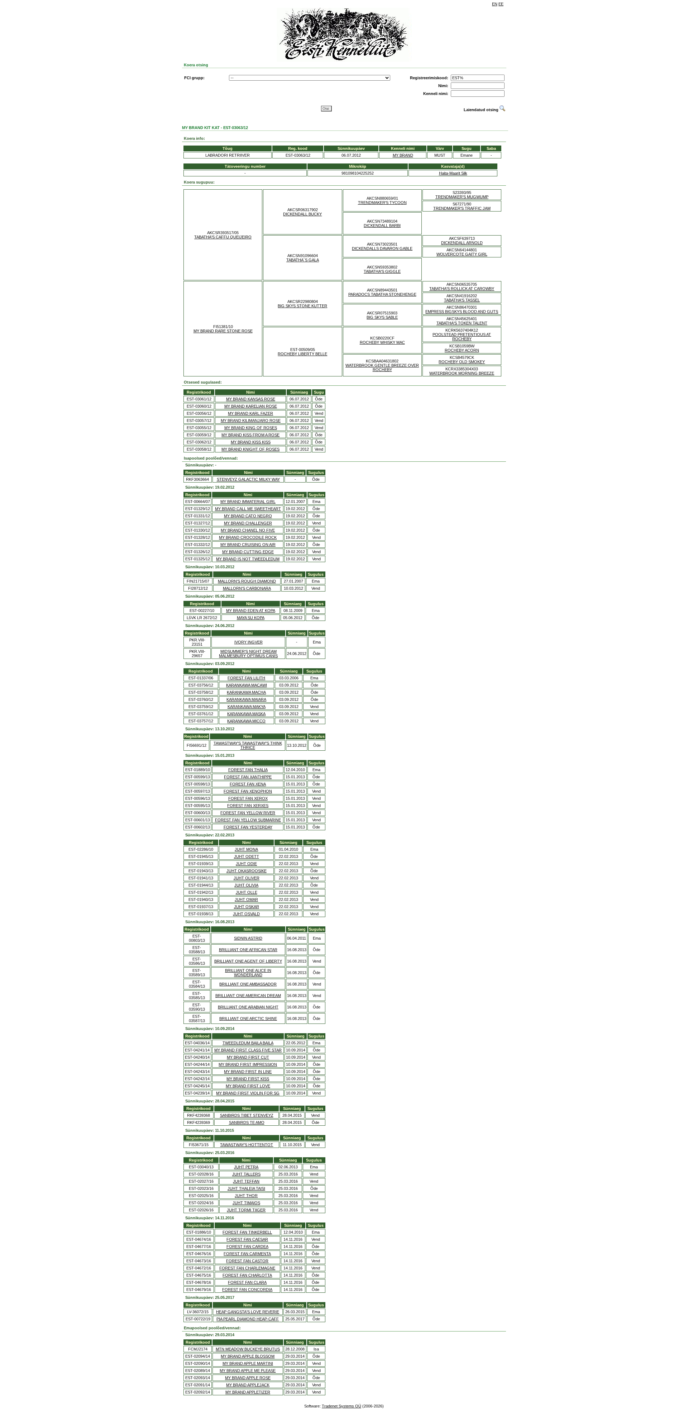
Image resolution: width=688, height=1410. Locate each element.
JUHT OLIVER (246, 878)
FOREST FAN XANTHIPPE (248, 777)
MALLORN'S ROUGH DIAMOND (247, 581)
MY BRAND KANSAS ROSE (250, 399)
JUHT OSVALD (246, 914)
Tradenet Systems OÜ (341, 1406)
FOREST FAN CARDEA (247, 1246)
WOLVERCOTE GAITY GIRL (461, 254)
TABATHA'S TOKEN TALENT (461, 323)
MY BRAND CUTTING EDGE (248, 552)
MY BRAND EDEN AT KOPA (250, 610)
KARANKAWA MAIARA (246, 699)
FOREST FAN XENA (248, 784)
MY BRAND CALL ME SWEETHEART (248, 509)
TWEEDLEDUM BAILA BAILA (248, 1043)
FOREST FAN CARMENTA (247, 1254)
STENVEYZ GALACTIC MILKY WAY (248, 479)
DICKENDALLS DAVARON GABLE (382, 248)
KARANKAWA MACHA (246, 692)
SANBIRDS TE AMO (246, 1122)
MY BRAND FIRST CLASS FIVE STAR (248, 1050)
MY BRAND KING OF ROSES (250, 428)
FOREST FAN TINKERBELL (247, 1232)
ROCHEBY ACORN (462, 350)
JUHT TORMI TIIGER (246, 1210)
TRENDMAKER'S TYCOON (382, 202)
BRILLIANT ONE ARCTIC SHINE (248, 1018)
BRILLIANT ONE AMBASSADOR (248, 984)
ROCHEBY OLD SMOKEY (462, 362)
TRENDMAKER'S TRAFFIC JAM (462, 208)
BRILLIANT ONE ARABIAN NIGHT (248, 1007)
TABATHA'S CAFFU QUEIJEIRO (223, 237)
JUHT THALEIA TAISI (246, 1188)
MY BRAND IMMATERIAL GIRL (248, 501)
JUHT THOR (246, 1195)
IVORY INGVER (248, 642)
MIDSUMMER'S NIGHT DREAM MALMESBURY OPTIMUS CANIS (248, 653)
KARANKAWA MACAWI (246, 685)
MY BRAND (403, 155)
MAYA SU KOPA (250, 618)
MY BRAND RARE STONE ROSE (223, 331)
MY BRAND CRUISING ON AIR (248, 544)
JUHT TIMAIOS (246, 1203)
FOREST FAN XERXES (247, 805)
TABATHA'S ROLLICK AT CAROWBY (461, 288)
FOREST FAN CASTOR (247, 1261)
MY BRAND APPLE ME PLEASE (248, 1370)
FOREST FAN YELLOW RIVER (247, 813)
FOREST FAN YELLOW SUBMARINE (248, 820)
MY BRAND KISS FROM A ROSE (250, 435)
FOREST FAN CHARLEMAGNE (247, 1268)
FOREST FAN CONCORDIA (247, 1289)
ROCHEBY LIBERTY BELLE (302, 354)
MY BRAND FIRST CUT (248, 1057)
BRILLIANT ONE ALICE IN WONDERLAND (248, 972)
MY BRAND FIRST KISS (247, 1079)
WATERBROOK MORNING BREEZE (461, 373)
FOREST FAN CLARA (247, 1282)
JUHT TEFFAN (246, 1181)
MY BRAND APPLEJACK (247, 1385)
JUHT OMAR (246, 899)
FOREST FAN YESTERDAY (248, 827)
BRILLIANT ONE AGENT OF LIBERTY (248, 961)
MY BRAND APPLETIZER (247, 1392)
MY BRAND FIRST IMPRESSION (248, 1064)
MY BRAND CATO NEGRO (248, 516)
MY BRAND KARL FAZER (250, 413)
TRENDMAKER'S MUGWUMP (461, 197)
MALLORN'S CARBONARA (247, 588)
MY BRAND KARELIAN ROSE (250, 406)
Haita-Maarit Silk (453, 173)
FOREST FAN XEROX (248, 798)
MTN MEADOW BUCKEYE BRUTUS (248, 1349)
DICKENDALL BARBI (382, 225)
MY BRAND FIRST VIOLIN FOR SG (248, 1093)
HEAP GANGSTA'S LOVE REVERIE (247, 1312)
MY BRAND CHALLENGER (248, 523)
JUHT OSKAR (246, 907)
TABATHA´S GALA (302, 260)
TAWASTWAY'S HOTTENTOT (246, 1145)
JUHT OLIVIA (246, 885)
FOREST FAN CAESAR (247, 1239)
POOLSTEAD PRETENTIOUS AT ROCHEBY (462, 336)
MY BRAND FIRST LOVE (248, 1086)
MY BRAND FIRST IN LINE (248, 1071)
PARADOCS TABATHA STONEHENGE (382, 294)
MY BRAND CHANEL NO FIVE (248, 530)
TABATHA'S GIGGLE (382, 271)
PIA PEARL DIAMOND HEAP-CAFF (247, 1319)
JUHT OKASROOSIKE (246, 871)
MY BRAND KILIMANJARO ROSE (251, 420)
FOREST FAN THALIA (248, 770)
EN (494, 4)
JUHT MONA (246, 849)
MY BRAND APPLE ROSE (248, 1378)
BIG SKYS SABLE (382, 317)
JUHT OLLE (246, 892)
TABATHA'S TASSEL (462, 300)
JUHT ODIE (246, 863)
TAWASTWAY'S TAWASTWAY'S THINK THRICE (248, 745)
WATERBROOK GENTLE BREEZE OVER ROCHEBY (382, 367)
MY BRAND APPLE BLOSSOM (247, 1356)
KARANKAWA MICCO (246, 721)
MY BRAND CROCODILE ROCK (248, 537)
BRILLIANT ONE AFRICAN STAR (248, 950)
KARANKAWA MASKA (246, 714)
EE (500, 4)
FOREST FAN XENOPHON (248, 791)
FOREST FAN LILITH (246, 678)
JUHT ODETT (246, 856)
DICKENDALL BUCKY (302, 214)
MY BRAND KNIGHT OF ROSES (250, 449)
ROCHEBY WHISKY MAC (382, 342)
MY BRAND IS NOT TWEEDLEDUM (248, 559)
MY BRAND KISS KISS (251, 442)
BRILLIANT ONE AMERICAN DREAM (248, 995)
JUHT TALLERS (246, 1174)
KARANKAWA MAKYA (247, 706)
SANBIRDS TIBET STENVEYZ (246, 1115)
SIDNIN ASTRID (248, 938)
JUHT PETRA (246, 1167)
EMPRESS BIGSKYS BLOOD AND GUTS (461, 311)
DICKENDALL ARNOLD (462, 243)
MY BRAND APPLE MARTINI (248, 1363)
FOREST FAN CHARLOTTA (247, 1275)
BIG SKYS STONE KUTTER (302, 306)
